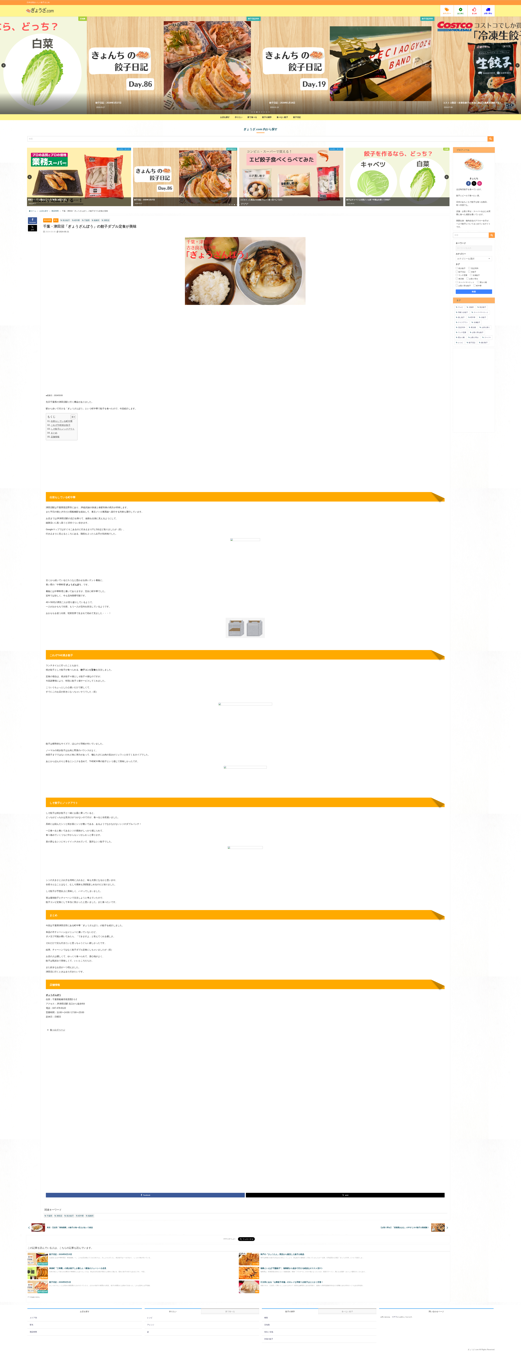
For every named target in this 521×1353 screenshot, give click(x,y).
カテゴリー (461, 254)
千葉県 (87, 220)
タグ (458, 264)
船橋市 (96, 220)
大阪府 (471, 307)
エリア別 (33, 1318)
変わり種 (461, 337)
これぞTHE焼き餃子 (60, 425)
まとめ (54, 433)
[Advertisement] (145, 327)
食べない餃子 (282, 117)
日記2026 (461, 327)
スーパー (487, 337)
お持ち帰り (486, 327)
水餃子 (483, 317)
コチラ (394, 1317)
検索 (474, 292)
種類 (266, 1318)
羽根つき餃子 (463, 312)
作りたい (238, 117)
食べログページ (57, 1030)
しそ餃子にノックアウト (63, 429)
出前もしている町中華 (61, 421)
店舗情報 (55, 437)
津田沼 (106, 220)
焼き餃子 (66, 220)
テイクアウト (463, 322)
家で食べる (252, 117)
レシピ (460, 342)
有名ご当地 (268, 1332)
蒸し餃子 (461, 317)
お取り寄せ (474, 337)
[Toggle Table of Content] (72, 417)
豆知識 (267, 1325)
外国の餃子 (268, 1339)
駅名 (56, 220)
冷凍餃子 (477, 322)
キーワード (461, 243)
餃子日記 (297, 117)
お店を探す (225, 117)
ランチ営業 (462, 332)
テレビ (460, 307)
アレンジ (150, 1325)
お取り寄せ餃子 (477, 332)
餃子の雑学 (267, 117)
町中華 (77, 220)
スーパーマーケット (481, 312)
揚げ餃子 (484, 342)
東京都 (473, 327)
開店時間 (47, 220)
